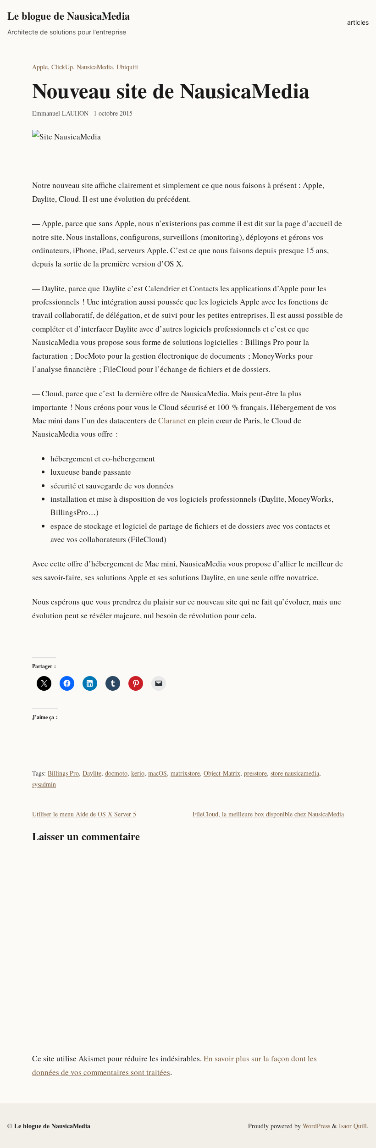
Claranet (172, 420)
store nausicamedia (295, 773)
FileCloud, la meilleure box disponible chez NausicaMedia (268, 814)
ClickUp (62, 66)
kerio (137, 773)
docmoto (116, 773)
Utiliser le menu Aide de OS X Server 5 (84, 814)
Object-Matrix (222, 773)
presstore (255, 773)
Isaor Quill (353, 1125)
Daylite (92, 773)
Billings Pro (63, 773)
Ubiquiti (127, 66)
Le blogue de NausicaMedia (68, 15)
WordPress (316, 1125)
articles (358, 22)
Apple (40, 66)
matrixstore (185, 773)
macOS (157, 773)
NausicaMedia (95, 66)
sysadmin (44, 784)
